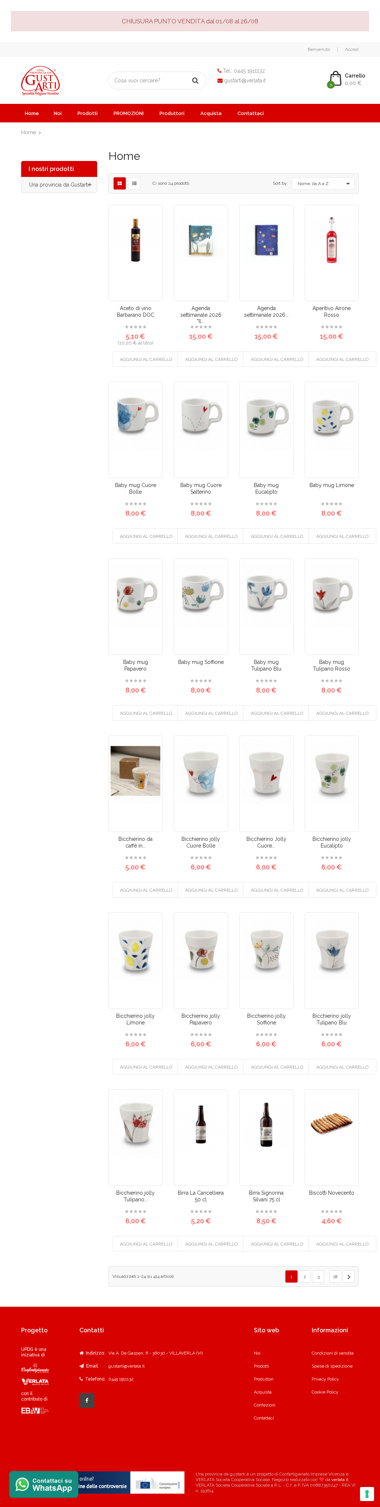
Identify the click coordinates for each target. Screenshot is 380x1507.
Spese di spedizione (332, 1366)
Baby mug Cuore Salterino (201, 488)
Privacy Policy (325, 1379)
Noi (58, 113)
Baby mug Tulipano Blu (266, 665)
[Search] (195, 80)
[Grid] (120, 183)
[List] (134, 183)
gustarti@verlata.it (245, 80)
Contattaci (251, 113)
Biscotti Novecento (331, 1193)
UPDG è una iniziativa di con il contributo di (34, 1374)
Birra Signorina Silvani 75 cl (266, 1196)
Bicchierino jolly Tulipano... (135, 1196)
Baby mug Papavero (135, 665)
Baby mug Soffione (201, 662)
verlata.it (339, 1479)
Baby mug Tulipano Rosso (331, 665)
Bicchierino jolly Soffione (266, 1019)
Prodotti (88, 113)
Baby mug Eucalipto (266, 488)
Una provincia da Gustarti (59, 185)
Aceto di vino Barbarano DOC (135, 311)
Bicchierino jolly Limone (135, 1019)
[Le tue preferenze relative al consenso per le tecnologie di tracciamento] (367, 1494)
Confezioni (264, 1405)
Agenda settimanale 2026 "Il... (201, 314)
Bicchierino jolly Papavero (200, 1019)
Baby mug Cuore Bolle (135, 488)
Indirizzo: (95, 1353)
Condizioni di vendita (333, 1353)
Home (32, 113)
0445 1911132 (249, 71)
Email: (92, 1366)
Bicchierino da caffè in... (135, 842)
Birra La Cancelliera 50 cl (201, 1196)
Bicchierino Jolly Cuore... (266, 842)
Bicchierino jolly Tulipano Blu (331, 1019)
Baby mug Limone (331, 485)
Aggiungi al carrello (146, 359)
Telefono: (94, 1379)
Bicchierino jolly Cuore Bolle (200, 842)
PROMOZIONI (129, 113)
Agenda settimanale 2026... (266, 311)
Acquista (211, 113)
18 (335, 1276)
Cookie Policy (325, 1392)
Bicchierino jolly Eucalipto (331, 842)
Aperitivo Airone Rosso (331, 311)
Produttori (172, 113)
